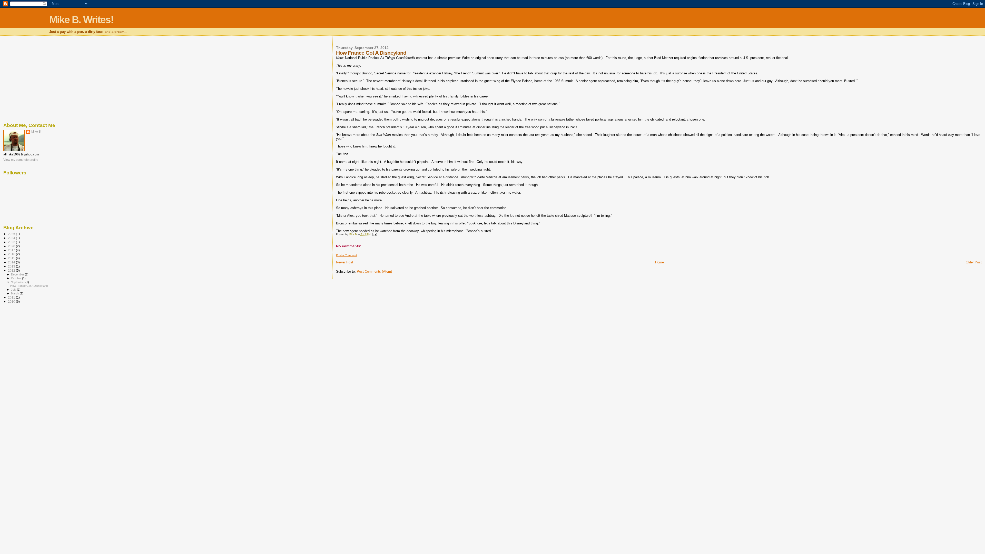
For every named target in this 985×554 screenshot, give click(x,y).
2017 (12, 250)
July (14, 289)
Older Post (974, 262)
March (15, 293)
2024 (12, 238)
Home (659, 262)
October (16, 278)
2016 (12, 254)
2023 (12, 242)
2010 (12, 301)
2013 (12, 266)
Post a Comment (346, 255)
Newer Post (344, 262)
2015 (12, 258)
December (18, 274)
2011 (12, 297)
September (18, 282)
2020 (12, 246)
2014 (12, 262)
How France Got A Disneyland (29, 285)
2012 (12, 270)
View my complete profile (20, 160)
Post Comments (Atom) (374, 271)
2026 (12, 233)
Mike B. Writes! (81, 19)
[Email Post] (374, 234)
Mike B (36, 131)
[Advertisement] (155, 78)
